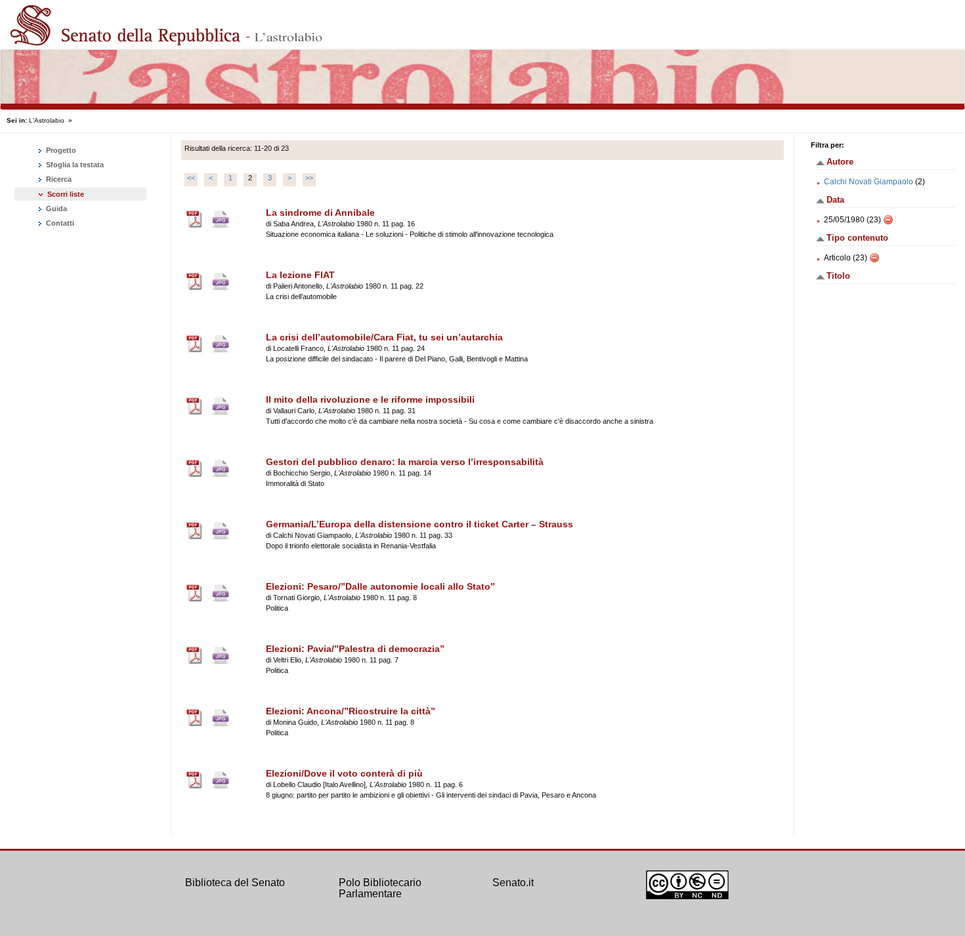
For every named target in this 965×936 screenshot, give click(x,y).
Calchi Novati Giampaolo (868, 181)
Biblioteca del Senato (235, 882)
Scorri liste (65, 194)
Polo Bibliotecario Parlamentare (380, 888)
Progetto (60, 150)
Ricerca (58, 179)
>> (309, 178)
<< (191, 178)
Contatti (59, 223)
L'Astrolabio (46, 120)
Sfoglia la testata (74, 165)
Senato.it (513, 882)
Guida (55, 209)
